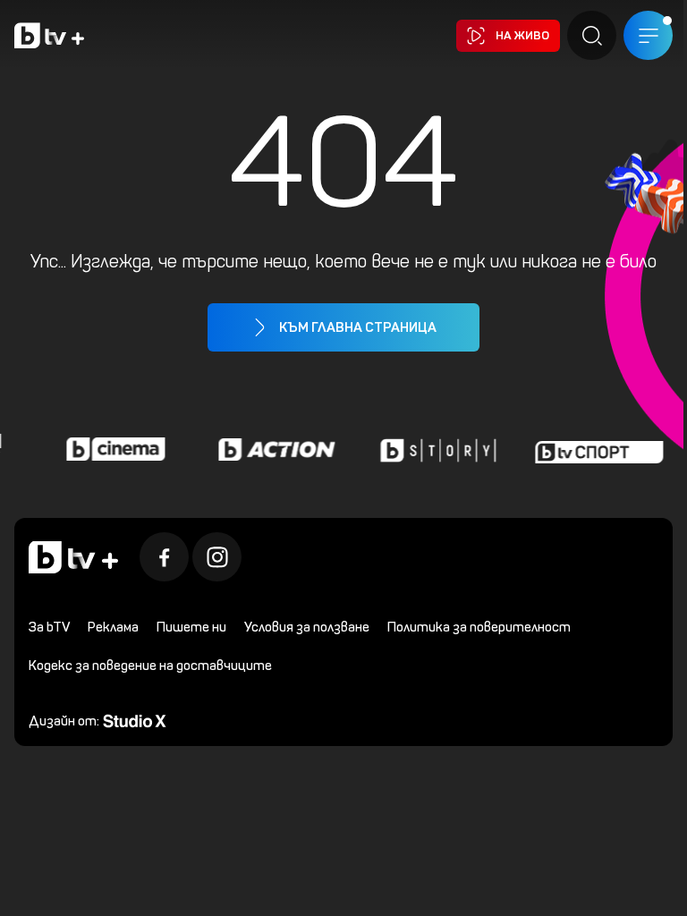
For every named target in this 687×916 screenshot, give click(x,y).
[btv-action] (272, 449)
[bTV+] (73, 557)
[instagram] (217, 556)
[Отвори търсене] (591, 35)
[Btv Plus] (49, 35)
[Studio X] (134, 719)
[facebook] (164, 556)
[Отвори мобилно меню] (648, 35)
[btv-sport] (594, 449)
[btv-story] (433, 449)
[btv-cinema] (111, 449)
